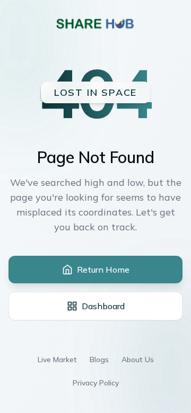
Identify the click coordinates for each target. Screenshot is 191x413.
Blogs (99, 359)
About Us (137, 359)
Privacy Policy (96, 383)
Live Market (57, 359)
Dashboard (103, 306)
